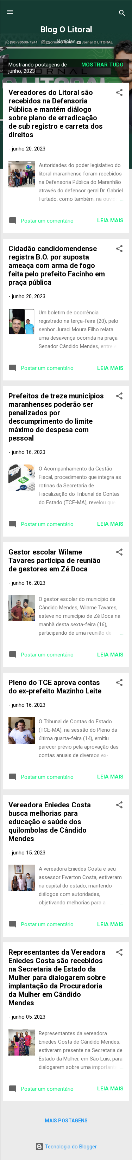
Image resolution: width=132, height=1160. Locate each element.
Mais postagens (66, 1120)
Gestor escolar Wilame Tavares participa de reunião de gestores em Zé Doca (54, 560)
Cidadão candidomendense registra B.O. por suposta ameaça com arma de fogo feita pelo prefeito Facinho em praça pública (56, 265)
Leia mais (110, 220)
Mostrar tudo (102, 65)
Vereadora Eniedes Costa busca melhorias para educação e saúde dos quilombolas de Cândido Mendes (49, 822)
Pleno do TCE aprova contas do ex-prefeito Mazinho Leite (54, 686)
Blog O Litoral (66, 29)
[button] (119, 93)
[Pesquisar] (122, 14)
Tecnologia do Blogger (70, 1146)
